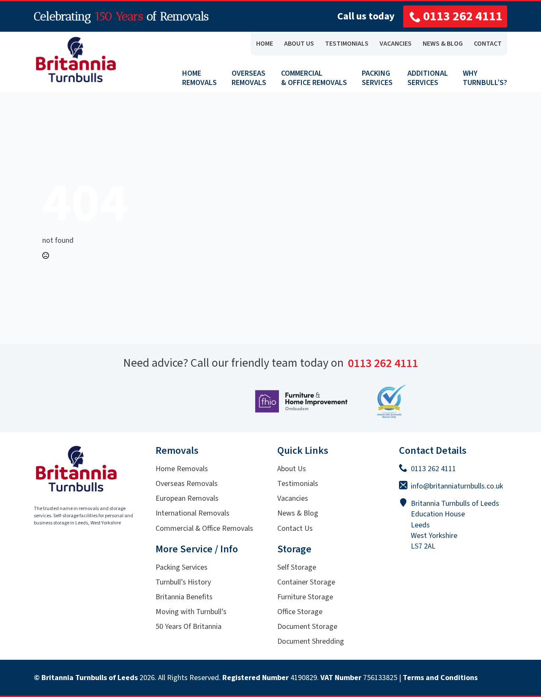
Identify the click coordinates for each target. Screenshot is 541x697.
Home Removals (182, 469)
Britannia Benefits (184, 597)
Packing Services (182, 567)
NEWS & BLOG (443, 43)
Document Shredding (310, 641)
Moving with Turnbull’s (191, 611)
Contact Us (295, 528)
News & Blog (297, 513)
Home (264, 43)
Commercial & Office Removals (204, 528)
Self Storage (296, 567)
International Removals (193, 513)
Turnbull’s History (183, 582)
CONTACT (488, 43)
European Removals (187, 498)
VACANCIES (396, 43)
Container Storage (306, 582)
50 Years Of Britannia (188, 626)
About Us (291, 469)
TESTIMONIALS (347, 43)
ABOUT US (299, 43)
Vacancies (292, 498)
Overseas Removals (187, 483)
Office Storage (299, 611)
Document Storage (307, 626)
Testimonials (297, 483)
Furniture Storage (305, 597)
